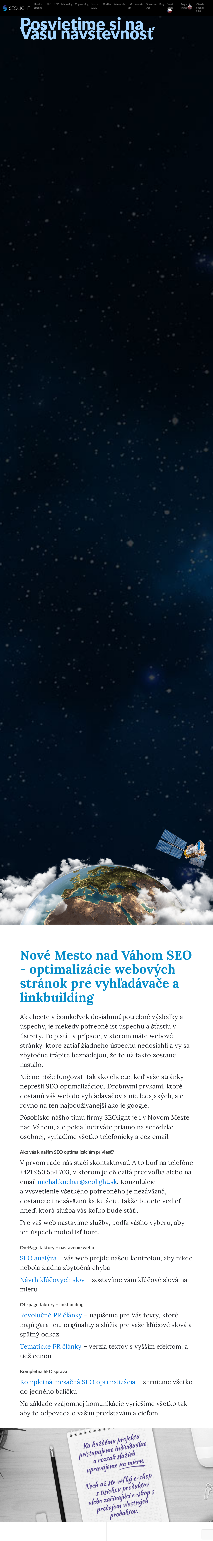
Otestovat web (151, 5)
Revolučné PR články (51, 1315)
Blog (161, 4)
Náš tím (130, 5)
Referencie (119, 4)
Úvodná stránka (38, 5)
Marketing (67, 4)
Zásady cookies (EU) (200, 7)
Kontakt (139, 4)
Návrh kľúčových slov (52, 1280)
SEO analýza (38, 1258)
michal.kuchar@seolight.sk (77, 1182)
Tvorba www (95, 5)
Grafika (107, 4)
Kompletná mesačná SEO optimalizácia (77, 1382)
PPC (56, 4)
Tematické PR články (51, 1346)
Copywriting (82, 4)
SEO (49, 4)
